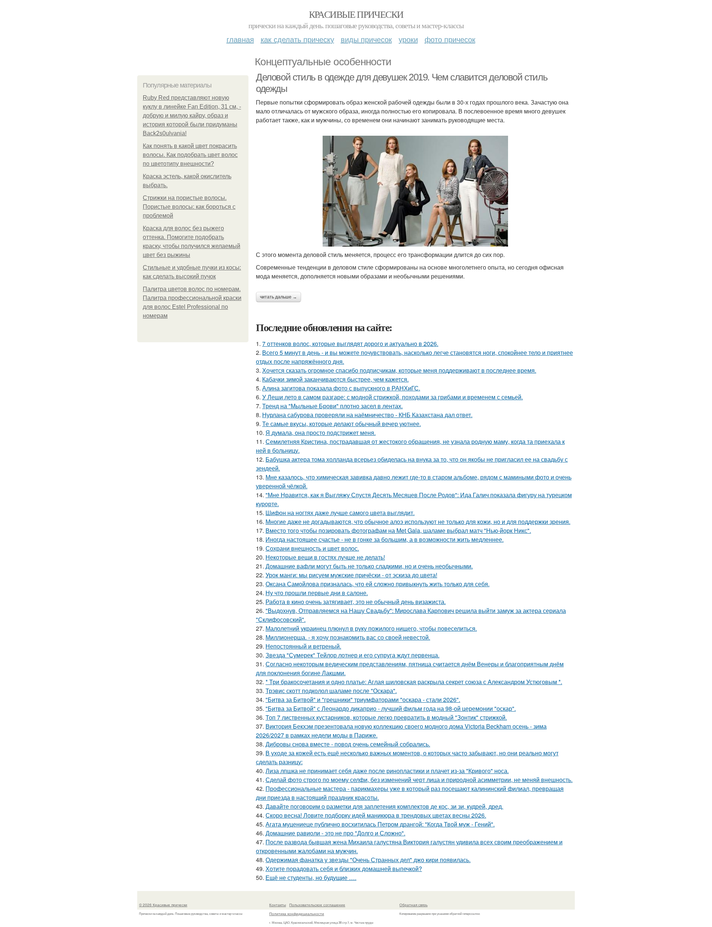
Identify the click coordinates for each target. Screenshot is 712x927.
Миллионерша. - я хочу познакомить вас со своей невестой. (348, 637)
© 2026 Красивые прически (163, 904)
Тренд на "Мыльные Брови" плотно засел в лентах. (332, 406)
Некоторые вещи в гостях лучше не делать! (325, 557)
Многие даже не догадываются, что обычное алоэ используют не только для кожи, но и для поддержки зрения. (418, 521)
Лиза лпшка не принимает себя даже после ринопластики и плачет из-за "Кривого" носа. (387, 770)
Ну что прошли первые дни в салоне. (317, 592)
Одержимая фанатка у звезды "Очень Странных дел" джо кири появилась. (368, 859)
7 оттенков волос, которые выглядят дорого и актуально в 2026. (350, 343)
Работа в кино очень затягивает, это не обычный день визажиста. (356, 601)
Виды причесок (366, 39)
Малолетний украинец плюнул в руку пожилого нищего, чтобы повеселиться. (371, 628)
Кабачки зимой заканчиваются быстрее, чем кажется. (335, 379)
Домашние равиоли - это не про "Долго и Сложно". (335, 833)
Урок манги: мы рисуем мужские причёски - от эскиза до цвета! (351, 575)
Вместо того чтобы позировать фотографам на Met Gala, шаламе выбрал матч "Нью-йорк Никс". (398, 530)
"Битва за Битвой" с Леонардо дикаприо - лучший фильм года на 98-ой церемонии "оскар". (391, 708)
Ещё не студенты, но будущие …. (311, 877)
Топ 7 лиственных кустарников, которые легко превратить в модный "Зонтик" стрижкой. (386, 717)
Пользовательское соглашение (317, 904)
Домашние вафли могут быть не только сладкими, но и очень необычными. (369, 566)
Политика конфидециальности (296, 913)
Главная (240, 39)
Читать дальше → (278, 297)
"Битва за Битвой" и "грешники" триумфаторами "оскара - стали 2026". (363, 699)
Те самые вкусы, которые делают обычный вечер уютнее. (341, 423)
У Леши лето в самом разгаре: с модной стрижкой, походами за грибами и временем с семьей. (392, 397)
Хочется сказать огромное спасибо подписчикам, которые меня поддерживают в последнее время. (399, 370)
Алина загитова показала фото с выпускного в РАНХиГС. (341, 388)
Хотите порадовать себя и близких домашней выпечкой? (344, 868)
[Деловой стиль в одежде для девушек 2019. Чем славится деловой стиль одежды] (415, 191)
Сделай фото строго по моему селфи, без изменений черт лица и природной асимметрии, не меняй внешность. (419, 779)
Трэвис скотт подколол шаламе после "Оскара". (331, 690)
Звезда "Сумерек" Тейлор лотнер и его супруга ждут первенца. (352, 655)
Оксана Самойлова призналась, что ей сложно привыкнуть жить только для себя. (378, 584)
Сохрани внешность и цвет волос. (312, 548)
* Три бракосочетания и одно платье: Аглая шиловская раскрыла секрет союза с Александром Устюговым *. (414, 681)
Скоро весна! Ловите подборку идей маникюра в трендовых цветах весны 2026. (376, 815)
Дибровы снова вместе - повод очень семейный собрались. (348, 744)
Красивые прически (356, 14)
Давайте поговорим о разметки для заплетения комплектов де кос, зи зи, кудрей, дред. (384, 806)
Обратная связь (413, 904)
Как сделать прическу (297, 39)
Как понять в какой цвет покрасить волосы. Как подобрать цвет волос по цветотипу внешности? (190, 155)
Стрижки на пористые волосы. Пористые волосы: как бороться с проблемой (189, 207)
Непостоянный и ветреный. (303, 646)
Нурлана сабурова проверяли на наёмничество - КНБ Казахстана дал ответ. (367, 414)
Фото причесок (450, 39)
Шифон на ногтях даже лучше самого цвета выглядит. (340, 512)
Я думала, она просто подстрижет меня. (321, 432)
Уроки (408, 39)
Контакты (277, 904)
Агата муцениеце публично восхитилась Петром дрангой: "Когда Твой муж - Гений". (380, 824)
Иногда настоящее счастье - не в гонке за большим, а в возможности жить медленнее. (385, 539)
